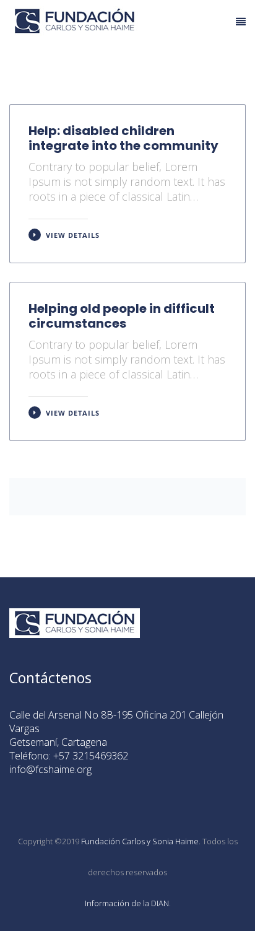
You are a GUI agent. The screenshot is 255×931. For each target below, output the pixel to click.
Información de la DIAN (127, 903)
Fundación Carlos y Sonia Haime (140, 841)
